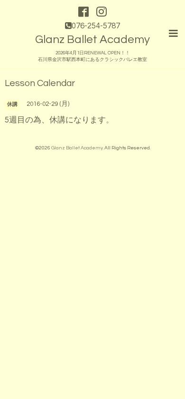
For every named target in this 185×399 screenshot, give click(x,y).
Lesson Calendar (40, 83)
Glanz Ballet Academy (92, 39)
